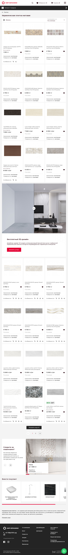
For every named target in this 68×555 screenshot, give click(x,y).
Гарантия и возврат (54, 533)
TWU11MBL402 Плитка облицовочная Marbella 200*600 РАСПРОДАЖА (10, 127)
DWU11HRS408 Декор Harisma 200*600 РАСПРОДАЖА (33, 89)
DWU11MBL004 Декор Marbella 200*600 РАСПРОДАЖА (33, 47)
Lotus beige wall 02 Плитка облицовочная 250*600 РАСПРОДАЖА (54, 127)
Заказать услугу (14, 249)
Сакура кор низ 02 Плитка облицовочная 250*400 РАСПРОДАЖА (10, 165)
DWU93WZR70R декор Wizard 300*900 (12, 325)
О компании (26, 527)
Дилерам (39, 531)
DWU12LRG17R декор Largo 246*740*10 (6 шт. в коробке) (33, 165)
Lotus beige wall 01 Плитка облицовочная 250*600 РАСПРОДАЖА (32, 127)
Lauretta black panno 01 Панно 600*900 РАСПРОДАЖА (33, 407)
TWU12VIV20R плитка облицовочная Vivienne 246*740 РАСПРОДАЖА (10, 407)
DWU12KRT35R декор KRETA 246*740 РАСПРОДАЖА (54, 47)
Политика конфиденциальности (57, 541)
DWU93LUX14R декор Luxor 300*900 (11, 283)
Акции (24, 537)
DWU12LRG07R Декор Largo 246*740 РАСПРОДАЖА (11, 89)
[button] (10, 465)
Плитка (6, 12)
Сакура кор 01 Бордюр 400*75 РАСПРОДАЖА (12, 47)
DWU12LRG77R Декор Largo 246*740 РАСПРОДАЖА (54, 165)
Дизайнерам (40, 527)
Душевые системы (30, 497)
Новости (25, 534)
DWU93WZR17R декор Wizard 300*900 (55, 283)
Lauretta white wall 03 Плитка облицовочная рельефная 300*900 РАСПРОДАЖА (33, 368)
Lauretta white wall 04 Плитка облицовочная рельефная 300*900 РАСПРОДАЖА (54, 368)
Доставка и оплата (54, 528)
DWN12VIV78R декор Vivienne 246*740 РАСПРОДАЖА (55, 325)
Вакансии (25, 544)
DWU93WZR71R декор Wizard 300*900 (33, 325)
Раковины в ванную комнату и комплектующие (11, 498)
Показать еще (6, 517)
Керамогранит (50, 497)
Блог (23, 531)
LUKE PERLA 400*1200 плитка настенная (54, 407)
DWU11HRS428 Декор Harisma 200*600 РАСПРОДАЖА (55, 89)
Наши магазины (55, 537)
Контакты (25, 541)
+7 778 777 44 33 (10, 534)
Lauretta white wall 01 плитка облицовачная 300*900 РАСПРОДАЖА (11, 368)
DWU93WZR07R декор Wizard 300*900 (33, 283)
